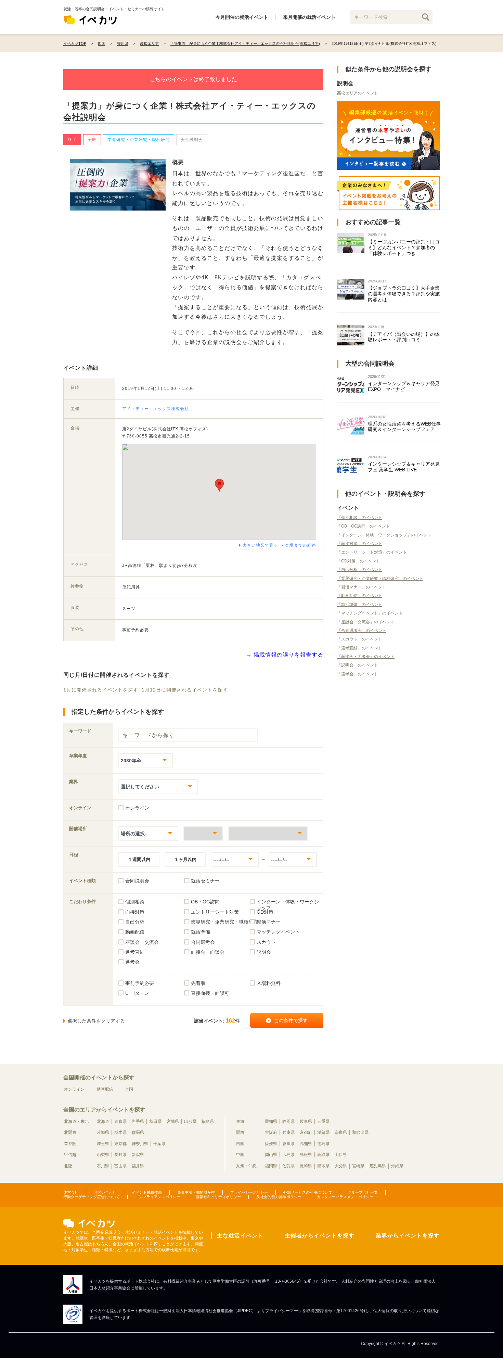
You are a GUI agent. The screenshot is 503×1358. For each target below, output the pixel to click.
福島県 (208, 1121)
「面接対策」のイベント (359, 543)
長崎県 (306, 1166)
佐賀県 (288, 1166)
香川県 (288, 1143)
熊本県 (323, 1166)
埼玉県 (103, 1143)
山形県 (190, 1121)
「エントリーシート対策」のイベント (372, 552)
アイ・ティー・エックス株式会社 (155, 408)
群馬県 (138, 1132)
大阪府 (271, 1132)
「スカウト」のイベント (359, 639)
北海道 (103, 1121)
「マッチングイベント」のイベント (370, 613)
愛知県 (271, 1121)
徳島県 (323, 1143)
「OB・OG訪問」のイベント (363, 526)
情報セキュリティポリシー (218, 1197)
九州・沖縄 (246, 1166)
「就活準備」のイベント (359, 604)
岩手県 (138, 1121)
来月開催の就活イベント (309, 17)
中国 (240, 1154)
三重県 (323, 1121)
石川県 (103, 1166)
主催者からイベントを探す (319, 1236)
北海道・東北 (76, 1121)
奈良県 (341, 1132)
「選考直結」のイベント (359, 648)
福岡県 (271, 1166)
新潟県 (138, 1154)
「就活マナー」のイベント (361, 587)
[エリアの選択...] (268, 833)
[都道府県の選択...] (203, 833)
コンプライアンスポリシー (157, 1197)
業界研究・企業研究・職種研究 (138, 139)
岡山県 (271, 1154)
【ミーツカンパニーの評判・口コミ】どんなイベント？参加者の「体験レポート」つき (404, 247)
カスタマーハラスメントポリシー (345, 1197)
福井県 (138, 1166)
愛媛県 (271, 1143)
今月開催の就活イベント (242, 17)
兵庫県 (288, 1132)
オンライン (74, 1089)
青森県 (120, 1121)
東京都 (120, 1143)
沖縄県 (397, 1166)
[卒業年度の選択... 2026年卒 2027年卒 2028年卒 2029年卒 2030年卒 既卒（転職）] (145, 760)
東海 (240, 1121)
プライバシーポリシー (249, 1192)
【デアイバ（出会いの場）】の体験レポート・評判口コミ (404, 337)
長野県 (120, 1154)
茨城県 (103, 1132)
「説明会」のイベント (357, 665)
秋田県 (155, 1121)
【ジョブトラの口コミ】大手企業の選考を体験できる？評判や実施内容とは (404, 293)
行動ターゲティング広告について (91, 1197)
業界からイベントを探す (408, 1236)
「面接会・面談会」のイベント (366, 656)
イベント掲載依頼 (147, 1192)
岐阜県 (306, 1121)
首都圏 (70, 1143)
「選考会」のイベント (357, 674)
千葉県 (159, 1143)
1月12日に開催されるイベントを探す (185, 690)
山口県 (341, 1154)
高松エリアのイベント (357, 93)
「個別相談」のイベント (359, 517)
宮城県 (173, 1121)
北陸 (68, 1166)
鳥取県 (323, 1154)
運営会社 (70, 1192)
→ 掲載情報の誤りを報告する (284, 655)
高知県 (306, 1143)
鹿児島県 (378, 1166)
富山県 (120, 1166)
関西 (240, 1132)
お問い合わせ (105, 1192)
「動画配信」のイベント (359, 595)
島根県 (306, 1154)
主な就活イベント (240, 1236)
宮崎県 (358, 1166)
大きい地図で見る (260, 545)
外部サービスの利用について (307, 1192)
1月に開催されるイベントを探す (100, 690)
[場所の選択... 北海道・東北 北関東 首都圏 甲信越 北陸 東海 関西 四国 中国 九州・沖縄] (148, 833)
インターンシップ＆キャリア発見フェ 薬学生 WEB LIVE (404, 466)
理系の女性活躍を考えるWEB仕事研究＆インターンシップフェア (404, 426)
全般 (92, 139)
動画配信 (104, 1089)
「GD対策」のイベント (358, 561)
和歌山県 (360, 1132)
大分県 (341, 1166)
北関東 (70, 1132)
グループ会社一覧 (363, 1192)
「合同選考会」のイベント (361, 630)
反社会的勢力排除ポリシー (278, 1197)
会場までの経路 (300, 545)
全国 (129, 1089)
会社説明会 (192, 139)
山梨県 (103, 1154)
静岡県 (288, 1121)
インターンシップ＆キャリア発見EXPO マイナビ (404, 386)
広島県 (288, 1154)
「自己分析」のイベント (359, 569)
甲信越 (70, 1154)
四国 (240, 1143)
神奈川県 (140, 1143)
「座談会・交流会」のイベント (366, 622)
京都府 (306, 1132)
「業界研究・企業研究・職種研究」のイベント (380, 578)
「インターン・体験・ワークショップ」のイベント (384, 535)
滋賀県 (323, 1132)
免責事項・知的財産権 (196, 1192)
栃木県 (120, 1132)
